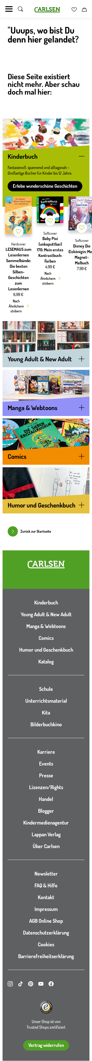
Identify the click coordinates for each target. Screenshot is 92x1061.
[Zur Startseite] (46, 564)
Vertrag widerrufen (46, 1045)
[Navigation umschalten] (9, 9)
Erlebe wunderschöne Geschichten (45, 186)
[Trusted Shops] (46, 1007)
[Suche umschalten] (20, 9)
